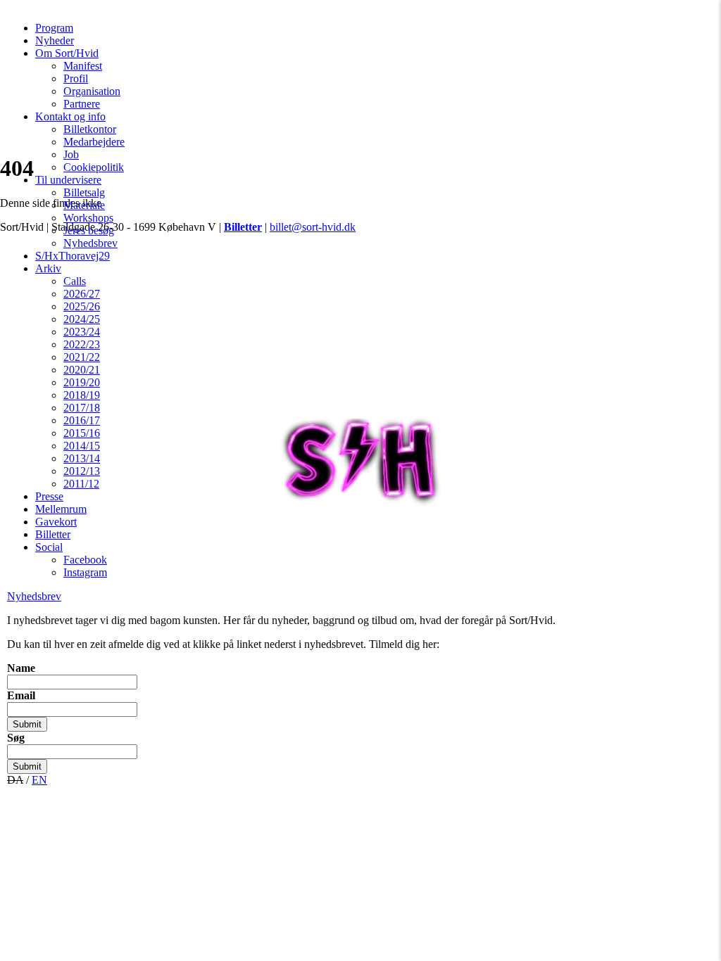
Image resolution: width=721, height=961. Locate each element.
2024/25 (81, 319)
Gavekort (56, 522)
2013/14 (81, 458)
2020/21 (81, 370)
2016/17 (81, 420)
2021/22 (81, 357)
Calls (74, 281)
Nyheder (54, 40)
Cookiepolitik (93, 167)
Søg (16, 738)
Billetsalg (84, 192)
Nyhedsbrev (90, 243)
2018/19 (81, 395)
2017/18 (81, 408)
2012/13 (81, 471)
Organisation (91, 91)
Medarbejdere (94, 142)
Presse (49, 496)
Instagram (85, 572)
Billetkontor (89, 129)
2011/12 (81, 484)
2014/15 (81, 446)
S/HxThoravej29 (72, 256)
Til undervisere (68, 180)
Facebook (85, 560)
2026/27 (81, 294)
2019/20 (81, 382)
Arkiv (48, 268)
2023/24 (81, 332)
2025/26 (81, 306)
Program (54, 28)
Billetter (52, 534)
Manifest (82, 66)
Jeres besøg (88, 230)
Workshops (88, 218)
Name (21, 668)
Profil (75, 78)
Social (49, 547)
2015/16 (81, 433)
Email (21, 695)
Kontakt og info (70, 116)
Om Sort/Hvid (67, 53)
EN (39, 780)
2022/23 (81, 344)
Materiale (84, 205)
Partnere (81, 104)
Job (71, 154)
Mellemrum (61, 509)
